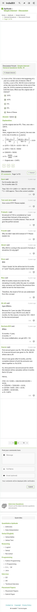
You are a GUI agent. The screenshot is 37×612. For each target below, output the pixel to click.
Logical (7, 547)
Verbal (7, 550)
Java (7, 570)
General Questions (10, 17)
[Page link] (27, 443)
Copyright (17, 605)
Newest (32, 172)
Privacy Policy (26, 605)
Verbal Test (9, 540)
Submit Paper (10, 594)
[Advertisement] (18, 41)
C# (11, 567)
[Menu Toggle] (3, 3)
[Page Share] (24, 3)
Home (3, 15)
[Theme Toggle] (29, 3)
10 (24, 443)
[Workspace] (8, 165)
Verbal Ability (9, 537)
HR (6, 581)
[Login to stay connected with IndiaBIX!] (34, 3)
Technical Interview (12, 584)
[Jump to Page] (13, 443)
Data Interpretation (11, 530)
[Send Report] (13, 165)
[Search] (20, 3)
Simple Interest (20, 15)
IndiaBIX (10, 3)
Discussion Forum (24, 17)
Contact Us (9, 605)
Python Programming (12, 561)
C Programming (10, 564)
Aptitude (10, 15)
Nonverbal (9, 554)
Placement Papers (11, 591)
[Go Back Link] (4, 165)
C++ (6, 567)
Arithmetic (8, 527)
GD (6, 577)
